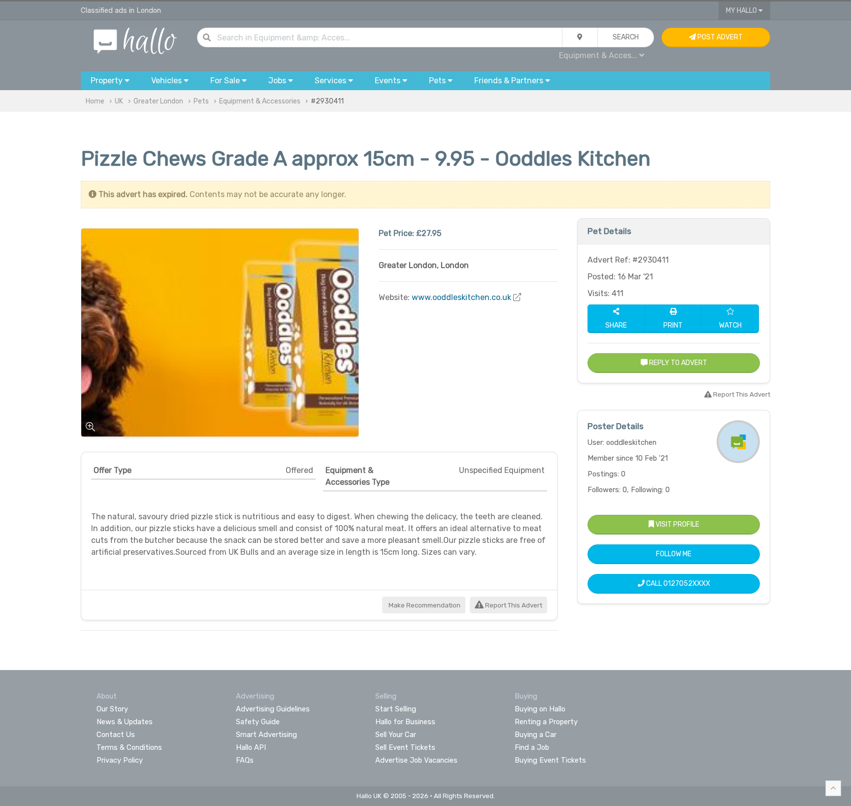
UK (119, 101)
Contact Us (116, 734)
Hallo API (251, 747)
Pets (201, 101)
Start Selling (395, 709)
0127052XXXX (686, 583)
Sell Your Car (395, 734)
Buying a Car (535, 734)
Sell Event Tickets (405, 747)
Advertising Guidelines (273, 709)
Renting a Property (546, 721)
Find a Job (532, 747)
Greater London (158, 101)
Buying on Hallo (540, 709)
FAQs (245, 760)
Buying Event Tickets (550, 760)
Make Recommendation (423, 605)
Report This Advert (513, 605)
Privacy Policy (120, 760)
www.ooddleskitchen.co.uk (461, 297)
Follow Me (673, 554)
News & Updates (125, 721)
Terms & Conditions (129, 747)
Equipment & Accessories (259, 101)
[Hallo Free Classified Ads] (135, 40)
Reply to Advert (677, 363)
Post (719, 37)
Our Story (112, 709)
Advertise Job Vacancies (416, 760)
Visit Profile (676, 524)
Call (677, 583)
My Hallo (742, 10)
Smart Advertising (266, 734)
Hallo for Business (405, 721)
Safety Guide (258, 721)
